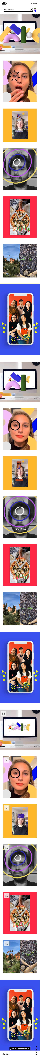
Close (34, 3)
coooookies (22, 1048)
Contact (36, 1050)
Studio (5, 1054)
